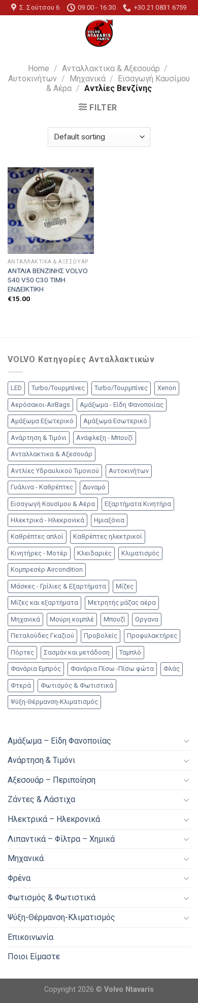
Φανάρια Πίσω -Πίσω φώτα (112, 668)
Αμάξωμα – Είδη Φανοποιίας (59, 741)
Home (38, 68)
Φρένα (19, 878)
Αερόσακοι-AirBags (40, 404)
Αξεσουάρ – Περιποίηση (51, 780)
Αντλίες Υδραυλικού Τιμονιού (55, 471)
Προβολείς (100, 635)
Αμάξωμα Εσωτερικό (115, 421)
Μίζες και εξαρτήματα (44, 602)
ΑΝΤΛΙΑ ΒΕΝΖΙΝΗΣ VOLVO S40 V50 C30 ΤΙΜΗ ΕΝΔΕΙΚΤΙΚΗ (48, 279)
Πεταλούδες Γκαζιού (42, 635)
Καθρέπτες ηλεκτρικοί (107, 536)
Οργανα (146, 619)
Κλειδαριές (94, 553)
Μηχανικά (88, 78)
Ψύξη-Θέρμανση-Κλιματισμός (54, 701)
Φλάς (171, 668)
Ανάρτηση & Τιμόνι (39, 437)
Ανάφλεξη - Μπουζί (104, 437)
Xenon (166, 388)
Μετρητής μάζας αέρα (122, 602)
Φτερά (21, 685)
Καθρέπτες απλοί (37, 536)
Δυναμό (94, 487)
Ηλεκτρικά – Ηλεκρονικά (54, 819)
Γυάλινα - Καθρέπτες (42, 487)
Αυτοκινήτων (32, 78)
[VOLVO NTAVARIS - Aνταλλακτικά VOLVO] (99, 33)
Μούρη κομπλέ (72, 619)
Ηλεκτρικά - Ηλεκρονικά (47, 520)
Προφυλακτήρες (152, 635)
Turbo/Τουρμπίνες (58, 388)
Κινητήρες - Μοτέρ (39, 553)
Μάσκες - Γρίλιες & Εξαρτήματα (58, 586)
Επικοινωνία (30, 937)
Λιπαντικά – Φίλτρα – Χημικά (61, 839)
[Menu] (14, 33)
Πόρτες (22, 652)
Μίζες (125, 586)
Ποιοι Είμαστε (34, 956)
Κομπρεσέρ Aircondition (47, 569)
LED (16, 388)
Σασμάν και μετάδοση (77, 652)
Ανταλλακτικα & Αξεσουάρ (111, 68)
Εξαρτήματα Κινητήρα (138, 504)
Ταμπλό (130, 652)
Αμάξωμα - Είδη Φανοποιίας (121, 404)
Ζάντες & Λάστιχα (41, 799)
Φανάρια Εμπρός (36, 668)
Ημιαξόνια (109, 520)
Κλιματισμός (140, 553)
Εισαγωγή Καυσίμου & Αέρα (53, 504)
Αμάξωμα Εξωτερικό (42, 421)
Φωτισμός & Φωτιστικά (77, 685)
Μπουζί (114, 619)
